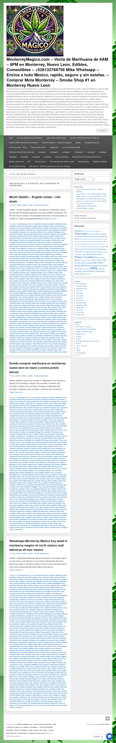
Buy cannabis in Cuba (48, 250)
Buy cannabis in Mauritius (32, 295)
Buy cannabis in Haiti (60, 271)
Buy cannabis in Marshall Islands (48, 293)
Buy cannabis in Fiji (58, 262)
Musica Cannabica (62, 157)
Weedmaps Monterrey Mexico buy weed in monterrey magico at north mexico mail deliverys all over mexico (37, 526)
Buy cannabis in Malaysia (42, 291)
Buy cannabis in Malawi (25, 291)
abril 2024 (79, 310)
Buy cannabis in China (46, 246)
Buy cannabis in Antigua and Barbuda (26, 228)
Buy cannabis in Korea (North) (50, 281)
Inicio (11, 138)
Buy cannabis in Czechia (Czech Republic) (28, 252)
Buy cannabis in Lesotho (17, 287)
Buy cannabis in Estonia (52, 260)
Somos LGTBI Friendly (17, 166)
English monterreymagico (84, 331)
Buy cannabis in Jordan (38, 279)
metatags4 (13, 157)
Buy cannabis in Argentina (47, 228)
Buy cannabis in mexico (49, 295)
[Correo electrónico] (108, 718)
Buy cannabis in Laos (26, 285)
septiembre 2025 (81, 288)
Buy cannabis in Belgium (48, 234)
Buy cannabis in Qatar (22, 315)
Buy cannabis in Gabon (45, 265)
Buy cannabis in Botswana (42, 238)
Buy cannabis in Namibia (55, 301)
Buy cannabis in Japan (23, 279)
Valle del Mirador (89, 271)
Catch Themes (105, 724)
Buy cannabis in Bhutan (36, 236)
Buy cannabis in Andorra (46, 226)
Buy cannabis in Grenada (30, 269)
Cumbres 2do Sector (90, 236)
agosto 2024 (80, 307)
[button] (109, 736)
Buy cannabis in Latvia (40, 285)
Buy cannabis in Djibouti (43, 254)
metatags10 (54, 152)
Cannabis (50, 350)
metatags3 (102, 152)
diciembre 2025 (81, 284)
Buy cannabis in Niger (43, 305)
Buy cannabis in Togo (57, 336)
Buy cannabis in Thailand (41, 336)
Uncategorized (22, 224)
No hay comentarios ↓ (42, 205)
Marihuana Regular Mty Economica (87, 341)
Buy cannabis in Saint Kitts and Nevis (35, 317)
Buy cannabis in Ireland (16, 277)
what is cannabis (36, 352)
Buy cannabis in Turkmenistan (32, 340)
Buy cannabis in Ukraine (24, 342)
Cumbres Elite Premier (83, 244)
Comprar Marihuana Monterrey (86, 329)
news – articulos (81, 346)
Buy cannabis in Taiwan (47, 334)
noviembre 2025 (81, 286)
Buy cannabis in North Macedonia (20, 307)
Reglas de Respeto (100, 161)
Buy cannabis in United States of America (35, 344)
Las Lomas (98, 251)
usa (77, 355)
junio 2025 (79, 293)
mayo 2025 (79, 296)
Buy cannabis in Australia (24, 230)
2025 (77, 324)
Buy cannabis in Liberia (33, 287)
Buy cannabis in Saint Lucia (56, 317)
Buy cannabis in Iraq (58, 275)
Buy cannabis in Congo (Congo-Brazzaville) (47, 248)
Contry (90, 234)
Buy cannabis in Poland (46, 313)
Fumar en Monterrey (38, 147)
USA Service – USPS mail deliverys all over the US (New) (49, 166)
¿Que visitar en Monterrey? (56, 138)
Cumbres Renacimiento (86, 246)
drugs (55, 350)
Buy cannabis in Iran (44, 275)
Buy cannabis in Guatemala (48, 269)
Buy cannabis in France (29, 265)
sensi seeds (23, 352)
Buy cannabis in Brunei (16, 240)
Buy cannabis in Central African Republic (54, 244)
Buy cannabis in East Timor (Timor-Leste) (53, 256)
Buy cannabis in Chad (16, 246)
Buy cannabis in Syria (32, 334)
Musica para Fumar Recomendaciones (86, 157)
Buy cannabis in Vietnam (39, 348)
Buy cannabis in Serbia (30, 323)
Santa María (103, 265)
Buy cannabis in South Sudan (27, 330)
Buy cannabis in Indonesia (29, 275)
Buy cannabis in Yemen (55, 348)
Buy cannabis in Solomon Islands (26, 327)
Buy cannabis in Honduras (17, 273)
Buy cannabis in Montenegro (25, 299)
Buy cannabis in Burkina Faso (51, 240)
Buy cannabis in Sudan (21, 332)
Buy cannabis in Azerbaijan (57, 230)
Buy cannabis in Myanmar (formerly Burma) (32, 301)
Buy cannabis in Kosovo (34, 283)
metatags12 (79, 152)
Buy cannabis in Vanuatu (36, 346)
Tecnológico (85, 269)
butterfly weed (39, 224)
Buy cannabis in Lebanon (57, 285)
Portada (12, 174)
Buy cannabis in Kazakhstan (56, 279)
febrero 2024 (80, 314)
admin (31, 205)
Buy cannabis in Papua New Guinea (34, 311)
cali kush (43, 350)
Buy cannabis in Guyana (44, 271)
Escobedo (81, 249)
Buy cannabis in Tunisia (53, 338)
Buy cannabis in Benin (21, 236)
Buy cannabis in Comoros (24, 248)
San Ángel (78, 268)
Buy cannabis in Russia (55, 315)
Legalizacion (54, 147)
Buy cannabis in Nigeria (58, 305)
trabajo (78, 350)
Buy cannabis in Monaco (43, 297)
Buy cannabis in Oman (55, 307)
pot (18, 352)
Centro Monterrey (96, 231)
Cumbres (96, 234)
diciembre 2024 (81, 303)
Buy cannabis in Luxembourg (45, 289)
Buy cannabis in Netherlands (46, 303)
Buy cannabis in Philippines (29, 313)
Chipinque (80, 233)
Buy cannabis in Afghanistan (54, 224)
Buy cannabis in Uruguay (57, 344)
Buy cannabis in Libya (49, 287)
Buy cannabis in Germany (39, 267)
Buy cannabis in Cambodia (50, 242)
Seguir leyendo (51, 218)
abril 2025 (79, 298)
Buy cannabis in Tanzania (24, 336)
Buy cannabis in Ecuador (17, 258)
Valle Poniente (79, 274)
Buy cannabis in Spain (44, 330)
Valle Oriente (100, 271)
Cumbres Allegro (97, 241)
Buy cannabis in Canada (32, 244)
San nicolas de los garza (90, 261)
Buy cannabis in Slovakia (44, 325)
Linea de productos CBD (71, 147)
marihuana (12, 352)
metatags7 (47, 157)
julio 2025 (79, 291)
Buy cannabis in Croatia (32, 250)
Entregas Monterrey (92, 142)
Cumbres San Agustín (99, 246)
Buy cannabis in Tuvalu (49, 340)
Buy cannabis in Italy (46, 277)
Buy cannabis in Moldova (27, 297)
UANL (93, 268)
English (78, 142)
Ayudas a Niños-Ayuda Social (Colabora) (84, 138)
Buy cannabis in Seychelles (47, 323)
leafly (60, 350)
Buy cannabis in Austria (40, 230)
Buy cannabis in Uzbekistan (18, 346)
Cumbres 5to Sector (96, 239)
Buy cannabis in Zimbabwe (31, 350)
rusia (77, 348)
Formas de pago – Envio (18, 147)
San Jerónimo (98, 260)
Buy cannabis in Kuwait (50, 283)
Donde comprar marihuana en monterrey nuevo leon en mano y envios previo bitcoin (37, 367)
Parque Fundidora (85, 257)
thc (29, 352)
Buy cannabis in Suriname (37, 332)
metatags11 (66, 152)
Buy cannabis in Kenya (16, 281)
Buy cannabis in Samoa (49, 319)
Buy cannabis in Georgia (23, 267)
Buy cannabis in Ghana (56, 267)
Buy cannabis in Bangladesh (52, 232)
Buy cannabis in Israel (32, 277)
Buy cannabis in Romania (38, 315)
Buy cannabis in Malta (30, 293)
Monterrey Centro (94, 254)
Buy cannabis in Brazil (58, 238)
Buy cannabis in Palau (30, 309)
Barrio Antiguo (87, 231)
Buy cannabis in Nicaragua (27, 305)
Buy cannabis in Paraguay (54, 311)
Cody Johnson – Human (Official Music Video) (91, 194)
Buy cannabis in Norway (39, 307)
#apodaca (78, 231)
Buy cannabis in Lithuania (27, 289)
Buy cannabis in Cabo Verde (32, 242)
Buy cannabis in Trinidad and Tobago (33, 338)
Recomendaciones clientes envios (62, 161)
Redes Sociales (83, 161)
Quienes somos (40, 161)
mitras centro (81, 254)
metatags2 (91, 152)
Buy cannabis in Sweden (55, 332)
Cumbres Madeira (95, 244)
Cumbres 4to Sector (85, 239)
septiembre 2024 (81, 305)
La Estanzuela (88, 251)
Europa (78, 339)
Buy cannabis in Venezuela (21, 348)
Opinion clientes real (16, 161)
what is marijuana (48, 352)
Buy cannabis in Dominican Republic (28, 256)
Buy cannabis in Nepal (29, 303)
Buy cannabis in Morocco (43, 299)
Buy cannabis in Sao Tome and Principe (31, 321)
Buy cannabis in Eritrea (36, 260)
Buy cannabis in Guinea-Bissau (26, 271)
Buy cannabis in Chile (31, 246)
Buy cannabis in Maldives (59, 291)
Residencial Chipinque (86, 260)
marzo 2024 (80, 312)
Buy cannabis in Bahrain (35, 232)
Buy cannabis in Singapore (26, 325)
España (78, 336)
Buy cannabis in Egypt (33, 258)
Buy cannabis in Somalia (45, 327)
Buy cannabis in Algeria (30, 226)
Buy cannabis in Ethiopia (43, 262)
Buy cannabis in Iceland (51, 273)
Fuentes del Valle (91, 249)
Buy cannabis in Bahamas (17, 232)
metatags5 (24, 157)
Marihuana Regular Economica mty (21, 152)
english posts (80, 334)
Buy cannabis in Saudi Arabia (54, 321)
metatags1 (42, 152)
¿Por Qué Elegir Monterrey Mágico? (29, 138)
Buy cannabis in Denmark (26, 254)
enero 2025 (79, 300)
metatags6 (36, 157)
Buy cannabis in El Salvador (50, 258)
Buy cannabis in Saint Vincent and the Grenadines (25, 319)
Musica (78, 343)
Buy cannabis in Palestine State (48, 309)
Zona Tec (87, 274)
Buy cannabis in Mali (16, 293)
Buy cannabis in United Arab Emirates (45, 342)
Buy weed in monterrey (83, 327)
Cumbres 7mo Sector (86, 241)
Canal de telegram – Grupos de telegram (57, 142)
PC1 (29, 161)
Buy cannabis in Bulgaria (33, 240)
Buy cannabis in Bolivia (52, 236)
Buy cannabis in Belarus (32, 234)
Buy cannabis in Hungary (35, 273)
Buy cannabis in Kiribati (32, 281)
